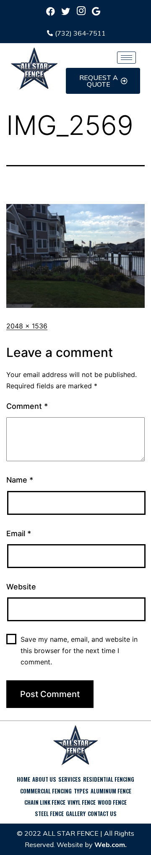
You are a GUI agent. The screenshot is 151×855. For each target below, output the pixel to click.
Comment (27, 406)
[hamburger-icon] (126, 58)
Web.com (109, 844)
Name (19, 479)
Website (21, 586)
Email (18, 533)
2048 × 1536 (26, 326)
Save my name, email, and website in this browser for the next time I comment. (79, 650)
